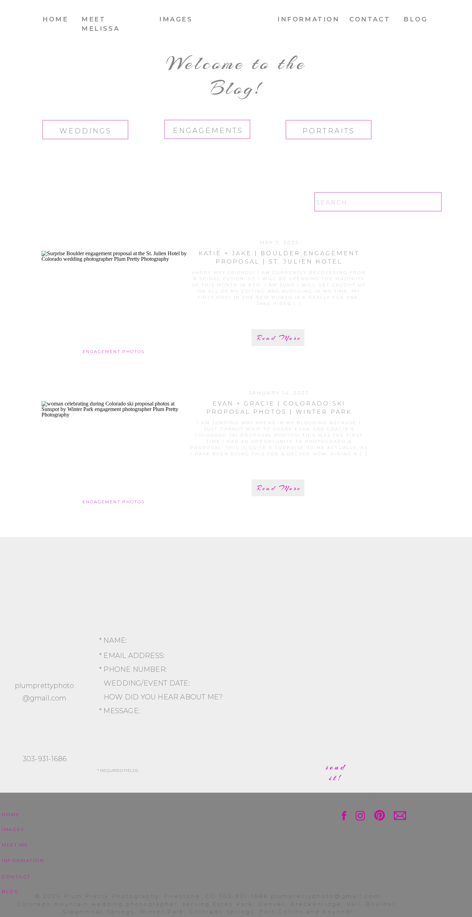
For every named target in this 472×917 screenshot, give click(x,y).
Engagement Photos (114, 351)
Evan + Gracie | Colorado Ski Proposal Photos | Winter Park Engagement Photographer (279, 411)
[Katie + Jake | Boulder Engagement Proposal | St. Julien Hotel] (114, 299)
